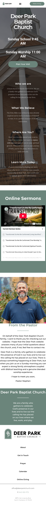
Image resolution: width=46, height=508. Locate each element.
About (23, 447)
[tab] (23, 234)
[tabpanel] (23, 216)
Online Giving (23, 479)
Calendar (23, 471)
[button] (20, 4)
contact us (16, 176)
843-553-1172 (24, 492)
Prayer (23, 463)
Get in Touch (23, 455)
